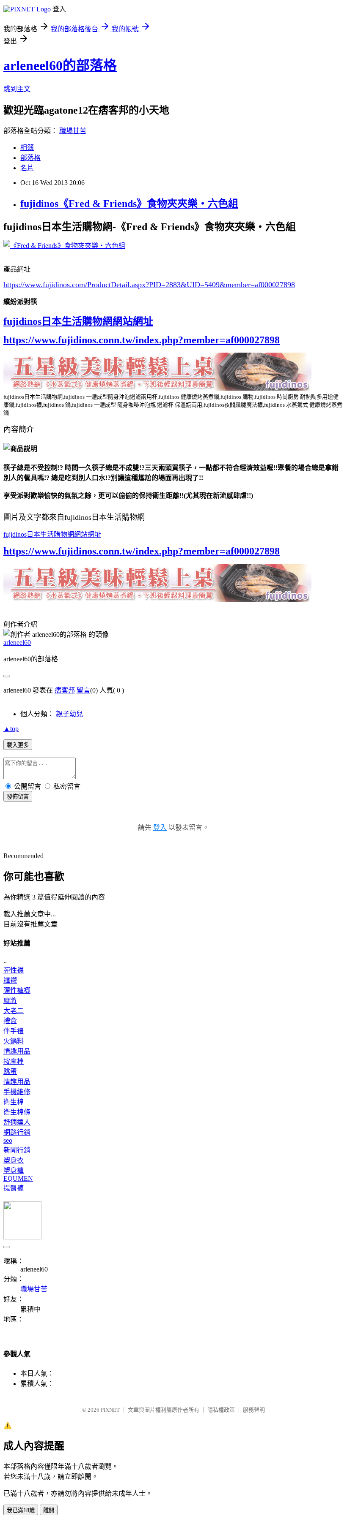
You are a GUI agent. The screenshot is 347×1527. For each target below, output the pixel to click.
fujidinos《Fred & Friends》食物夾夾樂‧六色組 (129, 203)
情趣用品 (16, 1051)
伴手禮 (13, 1031)
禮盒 (10, 1020)
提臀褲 (13, 1188)
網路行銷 (16, 1132)
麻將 (10, 1000)
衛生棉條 (16, 1112)
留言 (83, 690)
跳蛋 (10, 1071)
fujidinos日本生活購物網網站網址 (78, 321)
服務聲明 (254, 1410)
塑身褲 (13, 1170)
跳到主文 (16, 88)
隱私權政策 (221, 1410)
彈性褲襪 (16, 990)
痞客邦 (65, 690)
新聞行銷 (16, 1150)
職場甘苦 (72, 130)
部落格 (30, 157)
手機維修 (16, 1091)
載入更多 (18, 745)
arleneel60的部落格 (60, 65)
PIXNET (110, 1410)
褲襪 (10, 980)
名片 (27, 167)
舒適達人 (16, 1122)
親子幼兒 (69, 713)
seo (7, 1140)
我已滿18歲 (21, 1510)
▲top (11, 728)
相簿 (27, 147)
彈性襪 (13, 970)
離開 (48, 1510)
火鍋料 (13, 1041)
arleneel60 (17, 642)
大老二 (13, 1010)
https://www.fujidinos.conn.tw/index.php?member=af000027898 (141, 339)
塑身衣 (13, 1160)
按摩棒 (13, 1061)
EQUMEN (18, 1178)
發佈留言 (18, 796)
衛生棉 (13, 1102)
